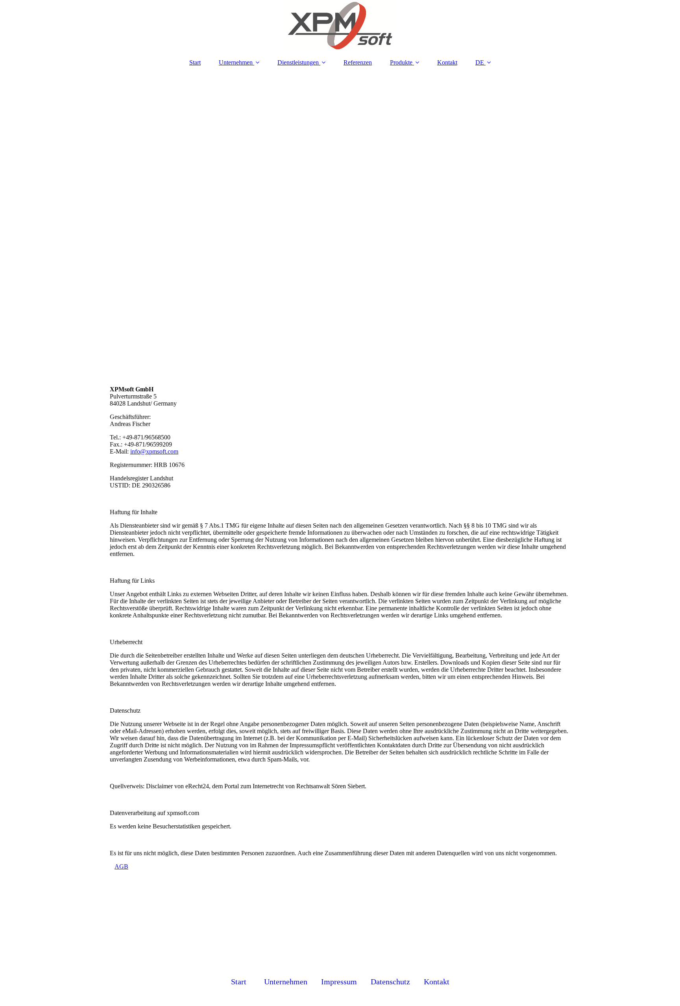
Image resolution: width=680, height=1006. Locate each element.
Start (195, 62)
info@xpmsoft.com (154, 451)
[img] (340, 25)
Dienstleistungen (298, 62)
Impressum (339, 981)
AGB (121, 866)
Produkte (401, 62)
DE (479, 62)
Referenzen (358, 62)
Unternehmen (236, 62)
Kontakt (447, 62)
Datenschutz (390, 981)
